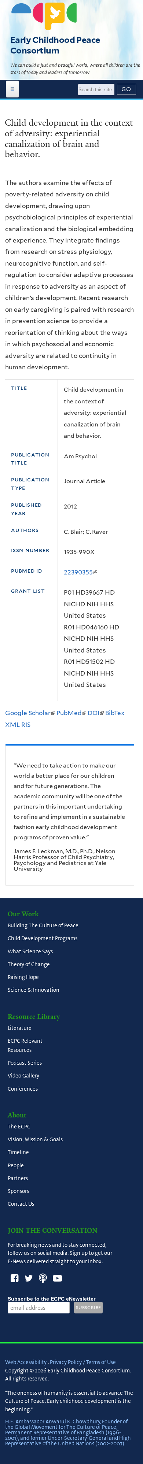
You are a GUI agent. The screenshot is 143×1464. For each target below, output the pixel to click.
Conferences (23, 1089)
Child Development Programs (42, 938)
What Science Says (30, 951)
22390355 (80, 572)
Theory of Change (29, 964)
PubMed (71, 713)
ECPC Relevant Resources (25, 1045)
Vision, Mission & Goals (35, 1139)
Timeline (18, 1152)
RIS (25, 724)
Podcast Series (25, 1063)
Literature (20, 1028)
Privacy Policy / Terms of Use (83, 1362)
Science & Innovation (33, 990)
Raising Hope (23, 977)
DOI (96, 713)
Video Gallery (23, 1076)
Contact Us (21, 1204)
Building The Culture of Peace (43, 925)
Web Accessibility (26, 1362)
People (16, 1165)
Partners (18, 1178)
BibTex (114, 713)
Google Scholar (30, 713)
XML (12, 724)
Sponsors (18, 1191)
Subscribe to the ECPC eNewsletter (51, 1299)
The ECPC (19, 1126)
